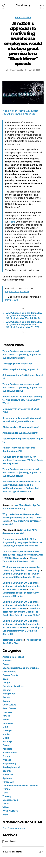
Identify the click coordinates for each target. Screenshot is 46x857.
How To (6, 715)
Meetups (7, 730)
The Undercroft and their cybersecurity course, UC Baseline (20, 592)
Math (5, 726)
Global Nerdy (23, 5)
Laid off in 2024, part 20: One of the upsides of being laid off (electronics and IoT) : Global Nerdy (21, 586)
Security (6, 771)
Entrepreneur (9, 693)
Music (5, 737)
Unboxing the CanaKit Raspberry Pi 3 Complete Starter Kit (22, 630)
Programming (9, 763)
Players (6, 745)
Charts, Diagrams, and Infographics (20, 668)
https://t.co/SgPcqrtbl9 (17, 291)
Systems (7, 778)
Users (5, 803)
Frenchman (8, 539)
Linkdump (7, 723)
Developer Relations (13, 686)
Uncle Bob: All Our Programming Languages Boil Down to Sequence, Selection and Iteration (22, 542)
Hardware (7, 712)
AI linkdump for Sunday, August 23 (20, 369)
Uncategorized (23, 17)
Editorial (6, 690)
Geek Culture (9, 704)
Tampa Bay (8, 782)
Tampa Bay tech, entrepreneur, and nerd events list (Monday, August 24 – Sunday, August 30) (22, 387)
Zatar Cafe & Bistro (12, 640)
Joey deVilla (17, 70)
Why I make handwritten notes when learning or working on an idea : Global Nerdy (21, 517)
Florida (6, 697)
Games (6, 701)
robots (11, 221)
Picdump (7, 741)
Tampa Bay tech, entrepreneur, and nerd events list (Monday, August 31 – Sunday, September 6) (21, 354)
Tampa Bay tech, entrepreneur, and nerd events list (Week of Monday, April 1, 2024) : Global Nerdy (22, 554)
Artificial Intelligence (13, 657)
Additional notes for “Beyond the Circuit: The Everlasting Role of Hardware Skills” (21, 611)
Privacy (6, 756)
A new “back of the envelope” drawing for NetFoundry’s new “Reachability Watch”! (22, 399)
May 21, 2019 (34, 70)
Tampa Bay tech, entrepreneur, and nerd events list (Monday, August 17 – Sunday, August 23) (21, 472)
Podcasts (7, 749)
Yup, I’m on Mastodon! (13, 828)
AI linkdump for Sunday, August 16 (20, 433)
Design (6, 682)
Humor (5, 719)
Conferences (9, 671)
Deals (5, 679)
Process (6, 760)
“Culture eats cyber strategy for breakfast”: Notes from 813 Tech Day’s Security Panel (22, 460)
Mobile (6, 734)
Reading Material (11, 767)
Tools (5, 792)
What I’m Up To (10, 811)
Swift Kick (7, 774)
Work (5, 814)
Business (7, 660)
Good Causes (9, 708)
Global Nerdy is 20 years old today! (20, 427)
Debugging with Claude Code (17, 363)
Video (5, 807)
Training (6, 796)
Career (5, 664)
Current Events (10, 675)
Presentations (9, 752)
